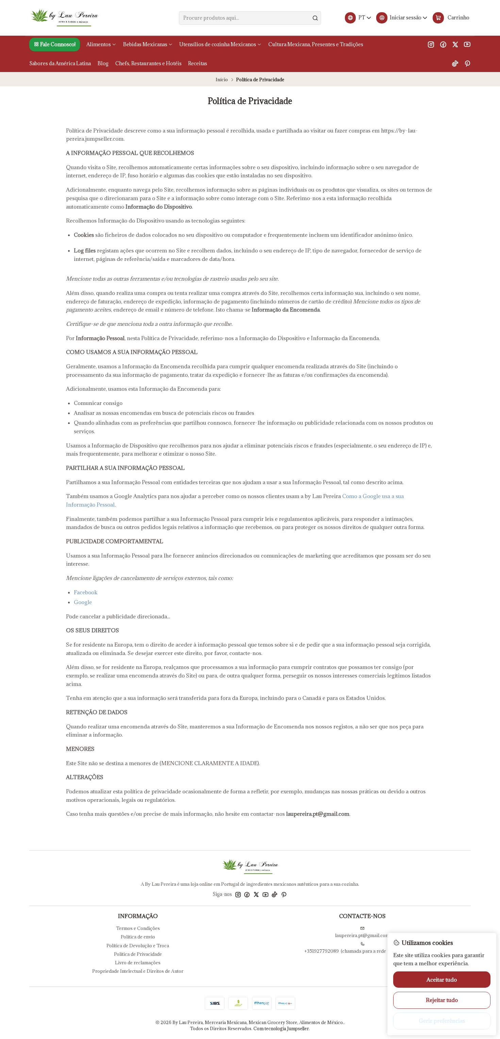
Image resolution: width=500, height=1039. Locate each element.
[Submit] (315, 18)
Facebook (86, 592)
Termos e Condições (138, 928)
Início (222, 79)
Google (83, 602)
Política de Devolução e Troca (137, 946)
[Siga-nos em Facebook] (443, 44)
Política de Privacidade (138, 954)
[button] (54, 44)
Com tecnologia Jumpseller (281, 1028)
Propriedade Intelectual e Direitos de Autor (137, 971)
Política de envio (138, 937)
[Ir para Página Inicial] (64, 18)
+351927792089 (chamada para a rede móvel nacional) (362, 951)
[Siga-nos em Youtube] (467, 44)
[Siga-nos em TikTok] (455, 63)
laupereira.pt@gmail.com (362, 935)
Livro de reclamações (138, 962)
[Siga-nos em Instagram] (431, 44)
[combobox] (250, 18)
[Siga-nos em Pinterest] (467, 63)
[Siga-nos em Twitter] (455, 44)
